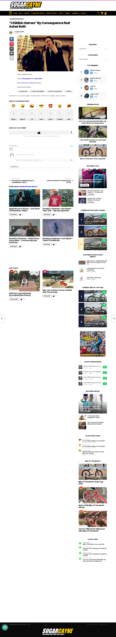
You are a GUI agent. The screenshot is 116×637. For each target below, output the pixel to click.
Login (71, 145)
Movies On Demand (28, 83)
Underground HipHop (28, 187)
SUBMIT (67, 13)
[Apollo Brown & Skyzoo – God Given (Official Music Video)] (24, 198)
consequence (36, 96)
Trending (11, 271)
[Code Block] (34, 160)
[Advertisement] (76, 5)
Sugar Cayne (86, 543)
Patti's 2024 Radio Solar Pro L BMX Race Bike (95, 324)
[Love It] (81, 488)
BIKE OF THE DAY (52, 13)
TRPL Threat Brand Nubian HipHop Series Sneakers (95, 423)
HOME (15, 13)
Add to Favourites (38, 91)
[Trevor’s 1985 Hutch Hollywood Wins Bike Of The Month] (93, 519)
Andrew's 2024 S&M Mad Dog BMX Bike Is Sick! (94, 222)
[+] (41, 160)
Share (19, 37)
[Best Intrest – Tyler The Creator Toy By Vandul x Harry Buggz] (93, 404)
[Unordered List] (29, 160)
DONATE (83, 13)
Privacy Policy (103, 624)
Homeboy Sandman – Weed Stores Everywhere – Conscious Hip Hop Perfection (24, 240)
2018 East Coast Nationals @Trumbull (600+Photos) (20, 294)
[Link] (36, 160)
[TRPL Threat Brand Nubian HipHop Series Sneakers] (82, 425)
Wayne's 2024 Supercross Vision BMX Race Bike (95, 247)
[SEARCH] (98, 13)
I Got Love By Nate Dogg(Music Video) (93, 416)
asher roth (14, 96)
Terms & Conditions (92, 624)
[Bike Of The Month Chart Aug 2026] (93, 150)
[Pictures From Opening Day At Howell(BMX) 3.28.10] (2, 318)
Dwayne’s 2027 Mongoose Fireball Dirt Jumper (95, 549)
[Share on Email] (12, 53)
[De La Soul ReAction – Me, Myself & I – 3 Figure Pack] (82, 193)
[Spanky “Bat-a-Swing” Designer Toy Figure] (82, 200)
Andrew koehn (95, 70)
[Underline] (22, 160)
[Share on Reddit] (12, 48)
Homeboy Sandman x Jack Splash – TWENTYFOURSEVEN (58, 239)
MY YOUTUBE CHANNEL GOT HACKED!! (93, 441)
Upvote (39, 133)
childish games (25, 96)
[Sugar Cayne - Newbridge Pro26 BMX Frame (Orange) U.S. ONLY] (82, 262)
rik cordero (61, 96)
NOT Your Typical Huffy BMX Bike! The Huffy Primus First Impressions (92, 122)
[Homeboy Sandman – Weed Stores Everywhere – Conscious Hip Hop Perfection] (24, 227)
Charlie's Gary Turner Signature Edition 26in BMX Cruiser (92, 371)
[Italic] (19, 160)
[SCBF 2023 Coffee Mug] (82, 278)
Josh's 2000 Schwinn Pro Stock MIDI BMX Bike (92, 377)
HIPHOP (26, 13)
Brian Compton (95, 78)
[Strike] (24, 160)
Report (69, 91)
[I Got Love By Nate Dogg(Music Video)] (82, 417)
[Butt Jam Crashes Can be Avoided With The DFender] (58, 279)
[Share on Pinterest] (12, 44)
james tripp (94, 94)
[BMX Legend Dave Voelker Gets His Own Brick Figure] (93, 178)
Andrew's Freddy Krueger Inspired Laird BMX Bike (94, 312)
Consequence (26, 78)
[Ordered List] (26, 160)
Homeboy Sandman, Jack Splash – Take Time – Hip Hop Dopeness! (57, 209)
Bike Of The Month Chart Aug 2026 (93, 159)
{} (38, 160)
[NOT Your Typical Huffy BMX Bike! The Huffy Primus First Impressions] (93, 113)
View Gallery (14, 299)
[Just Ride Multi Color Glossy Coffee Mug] (82, 270)
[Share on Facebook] (12, 39)
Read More (13, 214)
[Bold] (17, 160)
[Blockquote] (31, 160)
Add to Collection (56, 91)
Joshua (92, 86)
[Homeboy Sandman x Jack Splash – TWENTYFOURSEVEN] (58, 227)
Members (75, 13)
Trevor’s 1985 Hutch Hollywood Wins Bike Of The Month (92, 530)
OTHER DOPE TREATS (37, 13)
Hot (45, 271)
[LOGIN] (105, 13)
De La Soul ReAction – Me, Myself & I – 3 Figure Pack (95, 191)
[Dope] (15, 271)
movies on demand (49, 96)
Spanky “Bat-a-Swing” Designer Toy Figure (94, 199)
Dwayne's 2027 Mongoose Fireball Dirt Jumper (94, 234)
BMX (20, 13)
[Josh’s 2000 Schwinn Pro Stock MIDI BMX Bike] (93, 132)
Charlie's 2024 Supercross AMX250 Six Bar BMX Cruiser (92, 366)
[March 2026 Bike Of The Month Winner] (93, 495)
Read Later (24, 91)
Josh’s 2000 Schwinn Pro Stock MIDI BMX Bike (93, 141)
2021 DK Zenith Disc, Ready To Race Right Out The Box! (93, 452)
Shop (61, 13)
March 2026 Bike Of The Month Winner (91, 506)
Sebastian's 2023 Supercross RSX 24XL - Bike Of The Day (94, 299)
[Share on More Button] (12, 58)
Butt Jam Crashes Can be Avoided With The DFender (57, 291)
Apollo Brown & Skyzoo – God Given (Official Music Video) (24, 209)
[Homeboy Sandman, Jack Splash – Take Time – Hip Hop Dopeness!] (58, 198)
